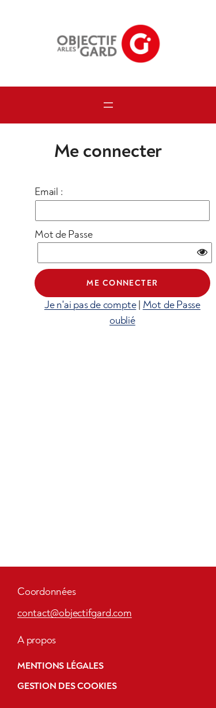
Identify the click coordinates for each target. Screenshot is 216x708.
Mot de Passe (63, 234)
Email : (49, 191)
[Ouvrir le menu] (108, 105)
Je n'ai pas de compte (90, 305)
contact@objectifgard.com (74, 613)
